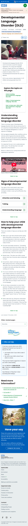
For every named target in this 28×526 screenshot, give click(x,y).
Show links (4, 324)
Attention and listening (11, 198)
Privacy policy (4, 495)
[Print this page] (22, 37)
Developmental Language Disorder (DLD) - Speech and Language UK (14, 388)
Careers (3, 477)
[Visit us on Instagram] (6, 517)
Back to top (14, 176)
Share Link (6, 37)
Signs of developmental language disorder (13, 101)
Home (2, 8)
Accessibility (4, 479)
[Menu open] (25, 5)
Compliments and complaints (8, 511)
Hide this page (5, 1)
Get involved (4, 472)
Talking (5, 204)
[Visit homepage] (4, 5)
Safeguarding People (6, 507)
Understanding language (12, 210)
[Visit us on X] (10, 517)
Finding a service (5, 509)
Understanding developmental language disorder (13, 95)
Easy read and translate (21, 1)
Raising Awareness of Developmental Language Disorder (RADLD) (12, 396)
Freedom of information (7, 492)
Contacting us (4, 504)
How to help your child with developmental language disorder (14, 107)
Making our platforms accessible (9, 482)
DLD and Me (6, 392)
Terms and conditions (6, 497)
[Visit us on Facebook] (2, 517)
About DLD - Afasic (8, 400)
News (2, 474)
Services (7, 8)
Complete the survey (13, 448)
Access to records (5, 488)
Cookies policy (4, 490)
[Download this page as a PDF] (25, 37)
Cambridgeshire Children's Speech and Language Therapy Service (12, 11)
